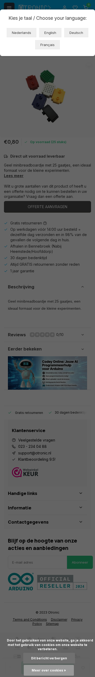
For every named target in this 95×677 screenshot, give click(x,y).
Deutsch (76, 33)
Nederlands (21, 33)
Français (47, 45)
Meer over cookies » (49, 670)
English (50, 33)
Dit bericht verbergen (49, 658)
